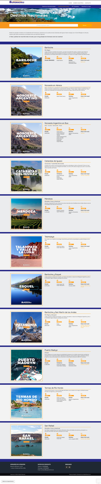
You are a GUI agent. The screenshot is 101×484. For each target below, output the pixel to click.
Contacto (88, 3)
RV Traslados (75, 6)
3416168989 (45, 466)
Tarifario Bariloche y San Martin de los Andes (85, 326)
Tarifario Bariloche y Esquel (85, 286)
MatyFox (74, 474)
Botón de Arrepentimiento (8, 481)
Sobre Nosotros (78, 3)
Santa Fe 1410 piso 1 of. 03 (16, 466)
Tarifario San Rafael (85, 439)
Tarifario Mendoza (85, 212)
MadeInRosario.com (87, 474)
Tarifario (83, 97)
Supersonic (12, 474)
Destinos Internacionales (48, 6)
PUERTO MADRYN (85, 364)
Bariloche (83, 62)
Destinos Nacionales (63, 6)
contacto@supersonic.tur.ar (47, 469)
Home (70, 3)
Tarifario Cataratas (85, 175)
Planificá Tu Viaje (86, 6)
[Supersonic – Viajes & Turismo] (16, 3)
